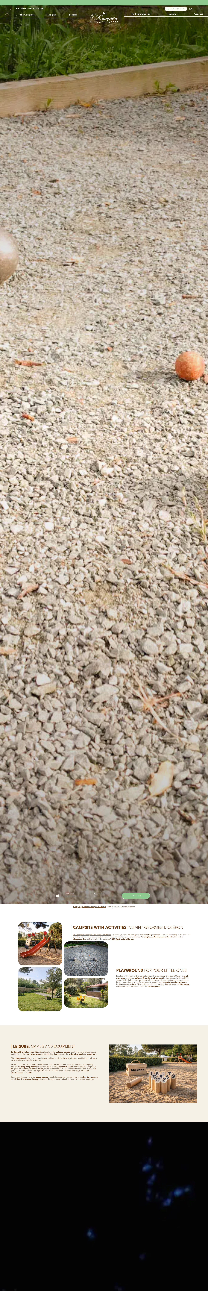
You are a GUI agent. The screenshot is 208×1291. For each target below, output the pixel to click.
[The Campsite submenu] (35, 15)
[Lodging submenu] (57, 15)
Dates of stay (70, 893)
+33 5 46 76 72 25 (177, 9)
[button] (71, 3)
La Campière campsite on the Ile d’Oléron (92, 935)
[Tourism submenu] (177, 14)
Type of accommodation (101, 894)
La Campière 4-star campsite (24, 1052)
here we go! (136, 896)
